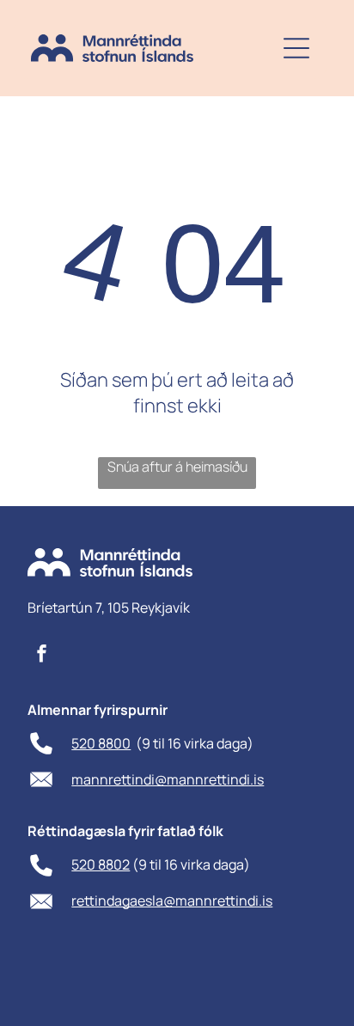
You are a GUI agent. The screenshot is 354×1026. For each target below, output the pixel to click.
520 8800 (101, 743)
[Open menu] (296, 48)
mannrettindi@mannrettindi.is (167, 779)
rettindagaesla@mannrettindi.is (171, 900)
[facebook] (41, 656)
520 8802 (100, 864)
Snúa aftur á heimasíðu (177, 466)
